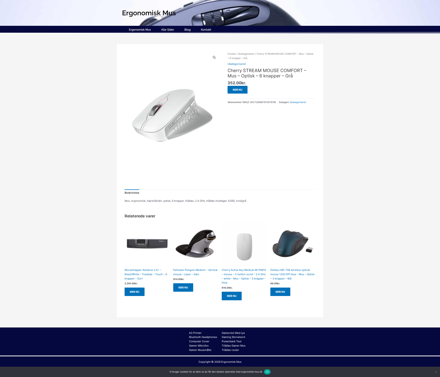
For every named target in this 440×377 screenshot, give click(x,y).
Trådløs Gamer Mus (233, 345)
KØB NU (237, 89)
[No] (435, 372)
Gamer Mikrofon (199, 345)
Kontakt (206, 29)
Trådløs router (230, 350)
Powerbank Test (231, 341)
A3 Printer (195, 333)
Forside (232, 53)
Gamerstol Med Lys (233, 333)
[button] (214, 57)
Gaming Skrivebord (233, 337)
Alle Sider (167, 29)
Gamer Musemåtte (200, 350)
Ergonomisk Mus (140, 29)
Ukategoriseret (246, 53)
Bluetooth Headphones (203, 337)
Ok (267, 371)
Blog (187, 29)
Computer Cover (199, 341)
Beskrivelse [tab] (132, 192)
